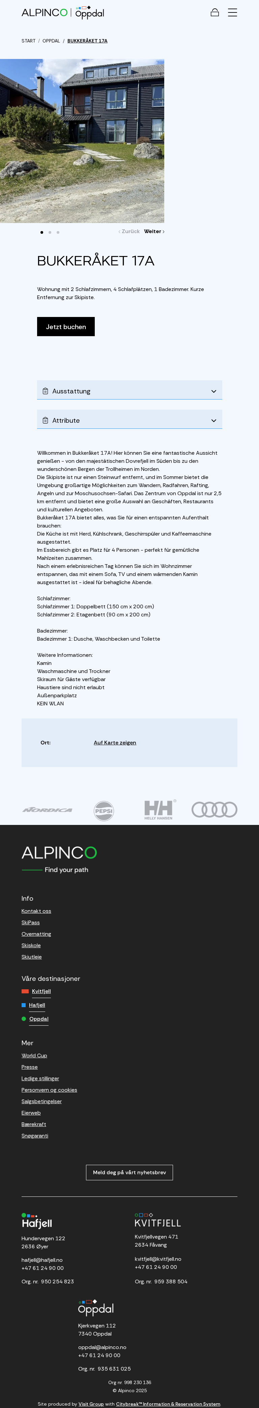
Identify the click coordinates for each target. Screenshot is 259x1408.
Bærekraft (34, 1124)
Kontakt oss (36, 911)
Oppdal (39, 1018)
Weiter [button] (154, 231)
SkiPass (31, 922)
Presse (30, 1066)
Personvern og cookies (49, 1089)
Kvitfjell (41, 991)
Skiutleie (32, 956)
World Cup (34, 1055)
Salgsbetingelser (42, 1101)
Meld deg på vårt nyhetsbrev (129, 1172)
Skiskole (31, 945)
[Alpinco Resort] (44, 12)
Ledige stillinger (40, 1078)
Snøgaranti (35, 1135)
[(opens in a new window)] (47, 809)
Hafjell (37, 1005)
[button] (41, 232)
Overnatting (36, 933)
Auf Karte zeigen (115, 742)
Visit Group (91, 1404)
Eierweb (31, 1112)
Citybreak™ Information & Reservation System (168, 1404)
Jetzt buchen (66, 326)
